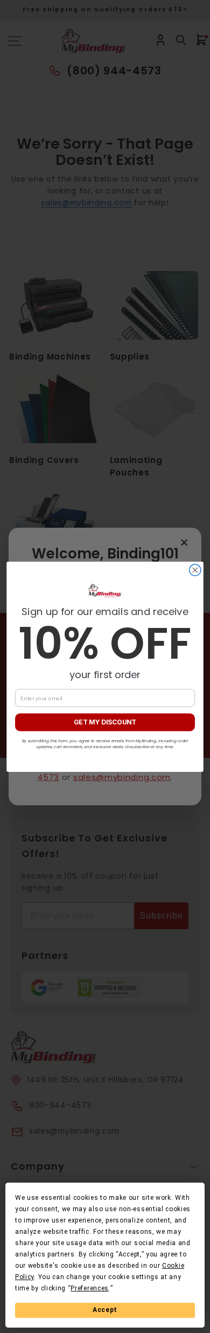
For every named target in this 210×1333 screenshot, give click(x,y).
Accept (105, 1310)
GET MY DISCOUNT (105, 722)
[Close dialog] (195, 569)
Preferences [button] (90, 1288)
